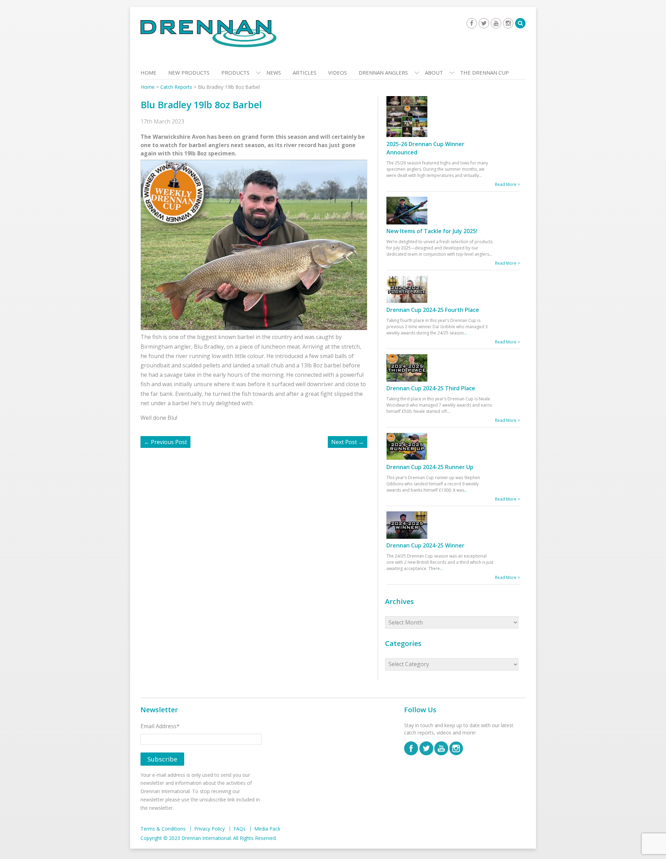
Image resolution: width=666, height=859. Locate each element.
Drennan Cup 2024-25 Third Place (430, 388)
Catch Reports (176, 87)
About (434, 72)
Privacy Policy (209, 828)
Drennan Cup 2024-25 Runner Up (429, 467)
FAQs (239, 828)
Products (235, 72)
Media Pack (267, 828)
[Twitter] (484, 23)
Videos (337, 72)
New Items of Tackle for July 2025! (431, 231)
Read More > (507, 184)
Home (148, 72)
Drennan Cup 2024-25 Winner (425, 545)
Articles (304, 72)
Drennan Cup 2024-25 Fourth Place (432, 310)
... (480, 175)
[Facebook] (472, 23)
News (273, 72)
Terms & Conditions (163, 828)
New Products (189, 72)
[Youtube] (496, 23)
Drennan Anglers (383, 72)
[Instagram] (508, 23)
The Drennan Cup (484, 72)
